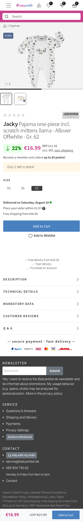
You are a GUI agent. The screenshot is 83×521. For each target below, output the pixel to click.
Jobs (52, 497)
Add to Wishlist (44, 236)
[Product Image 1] (6, 99)
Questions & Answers (21, 411)
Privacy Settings (17, 430)
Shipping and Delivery (21, 417)
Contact (11, 481)
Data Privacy (21, 492)
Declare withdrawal (20, 437)
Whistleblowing (37, 497)
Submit (55, 371)
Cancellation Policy (14, 497)
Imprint (6, 492)
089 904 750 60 (17, 468)
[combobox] (41, 16)
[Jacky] (71, 115)
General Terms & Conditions (48, 492)
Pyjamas (15, 25)
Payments (13, 424)
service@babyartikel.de (22, 461)
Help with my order (23, 455)
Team (60, 497)
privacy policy (52, 393)
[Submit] (7, 16)
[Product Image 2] (20, 99)
